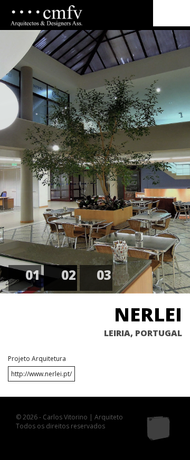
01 (32, 274)
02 (68, 274)
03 (104, 274)
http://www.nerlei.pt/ (41, 373)
